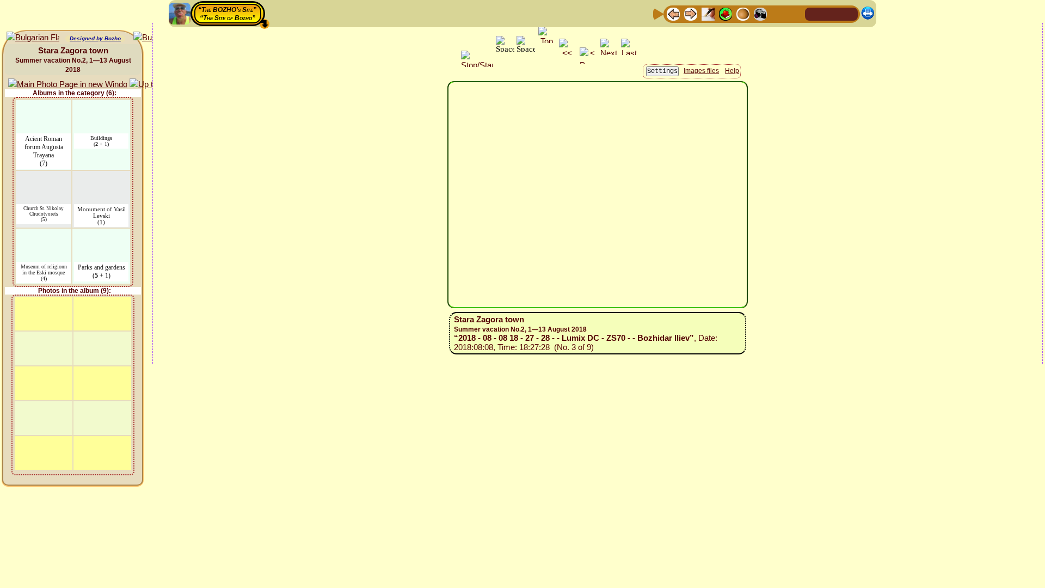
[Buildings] (101, 107)
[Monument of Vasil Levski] (101, 178)
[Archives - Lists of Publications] (708, 13)
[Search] (795, 13)
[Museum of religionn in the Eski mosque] (43, 235)
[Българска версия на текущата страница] (32, 38)
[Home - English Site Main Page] (831, 13)
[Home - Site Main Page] (814, 13)
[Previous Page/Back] (673, 13)
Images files (701, 71)
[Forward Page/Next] (690, 13)
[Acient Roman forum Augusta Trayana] (43, 107)
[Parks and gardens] (101, 235)
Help (732, 71)
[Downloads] (777, 13)
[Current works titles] (742, 13)
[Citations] (725, 13)
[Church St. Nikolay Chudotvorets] (43, 178)
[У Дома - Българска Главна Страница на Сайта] (849, 13)
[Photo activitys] (760, 13)
